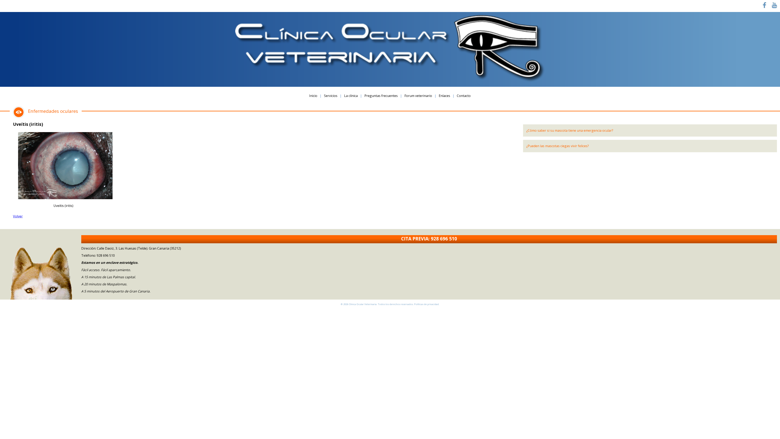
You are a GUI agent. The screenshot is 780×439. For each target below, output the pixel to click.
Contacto (464, 95)
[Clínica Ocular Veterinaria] (390, 80)
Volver (18, 216)
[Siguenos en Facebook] (764, 7)
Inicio (313, 95)
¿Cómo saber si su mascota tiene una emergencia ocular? (569, 130)
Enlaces (444, 95)
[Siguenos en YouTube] (774, 7)
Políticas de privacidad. (426, 304)
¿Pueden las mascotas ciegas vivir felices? (557, 146)
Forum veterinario (418, 95)
